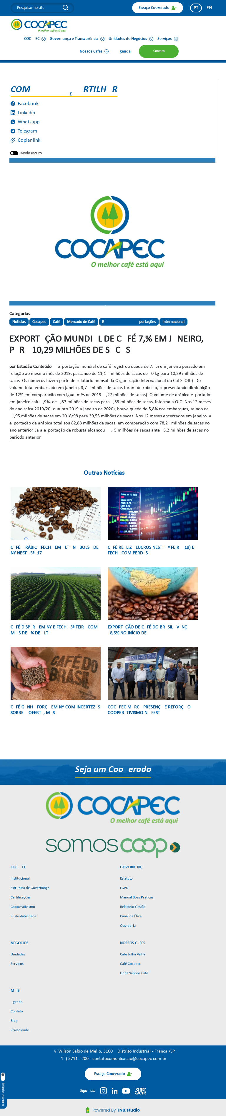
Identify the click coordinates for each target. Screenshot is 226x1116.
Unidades (18, 954)
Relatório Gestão (133, 907)
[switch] (14, 153)
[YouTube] (126, 1091)
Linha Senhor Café (134, 973)
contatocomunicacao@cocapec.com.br (129, 1058)
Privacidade (20, 1030)
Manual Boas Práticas (136, 897)
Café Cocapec (130, 964)
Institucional (20, 878)
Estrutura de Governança (30, 888)
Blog (14, 1021)
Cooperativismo (23, 907)
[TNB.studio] (113, 1110)
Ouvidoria (128, 926)
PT (196, 8)
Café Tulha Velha (132, 954)
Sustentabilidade (23, 916)
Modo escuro (31, 153)
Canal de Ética (131, 916)
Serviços (17, 964)
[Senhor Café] (140, 1091)
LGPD (124, 888)
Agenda (16, 1002)
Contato (17, 1011)
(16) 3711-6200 (74, 1058)
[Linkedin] (115, 1091)
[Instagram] (103, 1091)
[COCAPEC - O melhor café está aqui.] (39, 25)
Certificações (21, 897)
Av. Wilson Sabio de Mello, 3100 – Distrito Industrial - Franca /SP (113, 1051)
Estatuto (126, 878)
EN (209, 8)
